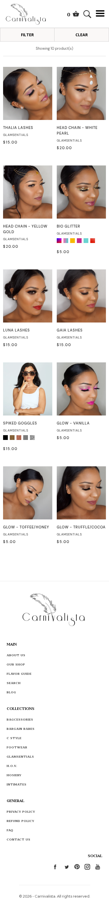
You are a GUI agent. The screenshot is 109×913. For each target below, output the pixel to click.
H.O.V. (12, 766)
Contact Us (18, 839)
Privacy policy (21, 811)
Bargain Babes (21, 729)
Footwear (17, 747)
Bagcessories (20, 719)
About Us (16, 655)
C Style (14, 738)
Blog (11, 692)
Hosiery (14, 775)
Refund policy (20, 821)
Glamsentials (20, 756)
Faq (10, 830)
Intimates (17, 784)
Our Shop (16, 664)
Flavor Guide (19, 673)
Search (14, 683)
